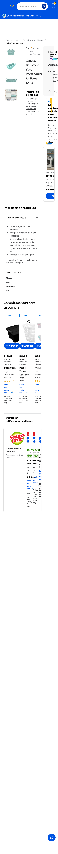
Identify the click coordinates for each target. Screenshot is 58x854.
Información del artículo (20, 208)
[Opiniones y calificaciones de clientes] (37, 419)
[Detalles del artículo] (37, 217)
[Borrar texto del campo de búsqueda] (40, 6)
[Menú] (4, 6)
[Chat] (52, 837)
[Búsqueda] (44, 6)
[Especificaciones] (37, 272)
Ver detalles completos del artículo (32, 111)
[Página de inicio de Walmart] (12, 6)
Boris (28, 48)
